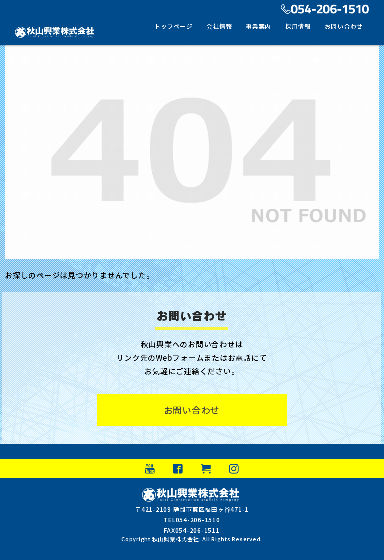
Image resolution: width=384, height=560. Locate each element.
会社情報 (219, 26)
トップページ (173, 26)
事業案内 (259, 26)
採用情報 (298, 26)
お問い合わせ (344, 26)
